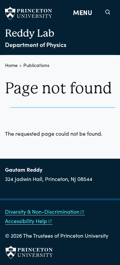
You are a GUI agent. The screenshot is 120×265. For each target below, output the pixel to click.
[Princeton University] (31, 13)
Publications (36, 65)
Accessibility (26, 220)
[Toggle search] (107, 12)
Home (11, 65)
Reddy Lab (29, 33)
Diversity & (42, 211)
